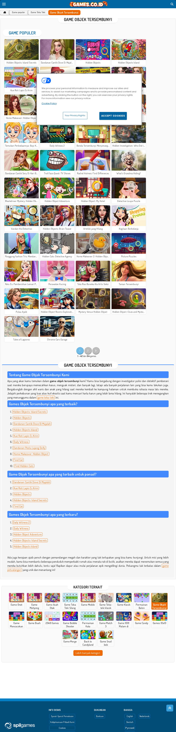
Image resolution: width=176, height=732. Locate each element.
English (130, 716)
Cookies (62, 727)
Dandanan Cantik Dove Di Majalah (32, 424)
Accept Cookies (113, 115)
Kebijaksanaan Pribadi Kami (62, 722)
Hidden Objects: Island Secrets (29, 411)
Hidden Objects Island (25, 430)
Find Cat (18, 460)
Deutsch (129, 722)
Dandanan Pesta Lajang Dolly (29, 448)
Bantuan (99, 716)
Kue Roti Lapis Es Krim (26, 436)
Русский (129, 727)
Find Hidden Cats (24, 466)
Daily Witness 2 (21, 522)
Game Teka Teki (38, 12)
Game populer (18, 12)
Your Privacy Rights (75, 115)
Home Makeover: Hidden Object (31, 454)
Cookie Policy (49, 103)
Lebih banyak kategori (88, 653)
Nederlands (144, 716)
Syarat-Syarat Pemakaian (62, 716)
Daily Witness (21, 442)
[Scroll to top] (169, 708)
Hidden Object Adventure (28, 534)
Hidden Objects (22, 417)
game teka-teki (46, 397)
